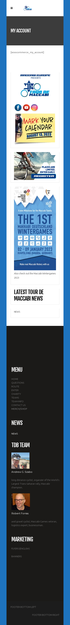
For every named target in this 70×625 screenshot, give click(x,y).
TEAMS (15, 397)
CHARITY (16, 394)
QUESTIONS (17, 382)
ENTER (15, 390)
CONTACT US (18, 405)
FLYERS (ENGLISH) (20, 548)
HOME (14, 379)
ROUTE (15, 386)
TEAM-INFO (17, 401)
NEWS (17, 311)
